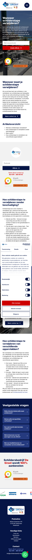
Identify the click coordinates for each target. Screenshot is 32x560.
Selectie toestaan (16, 308)
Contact (16, 540)
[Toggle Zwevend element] (25, 554)
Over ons (16, 533)
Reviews (16, 537)
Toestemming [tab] (6, 249)
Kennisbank (16, 535)
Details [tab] (16, 249)
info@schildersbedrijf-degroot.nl (16, 553)
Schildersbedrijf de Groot (20, 392)
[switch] (27, 284)
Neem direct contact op (16, 173)
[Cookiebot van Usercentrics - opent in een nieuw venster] (23, 244)
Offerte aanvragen (16, 539)
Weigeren (16, 314)
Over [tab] (26, 249)
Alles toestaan (16, 303)
